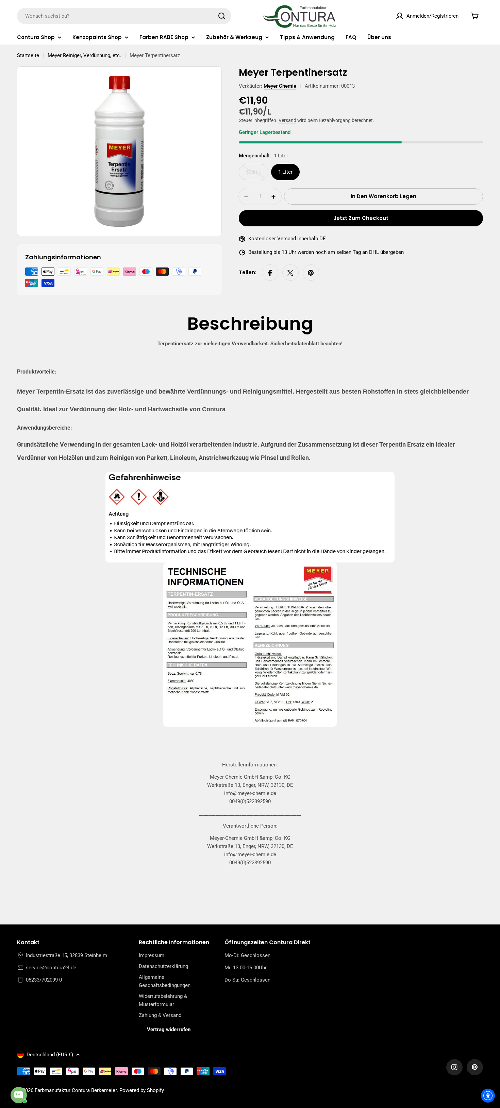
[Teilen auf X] (290, 273)
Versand (287, 120)
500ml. (257, 174)
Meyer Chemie (280, 86)
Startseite (28, 55)
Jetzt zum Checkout (360, 218)
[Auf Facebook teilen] (270, 273)
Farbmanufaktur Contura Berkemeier (76, 1090)
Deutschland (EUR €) (50, 1055)
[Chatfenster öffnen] (19, 1095)
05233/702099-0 (44, 980)
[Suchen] (222, 16)
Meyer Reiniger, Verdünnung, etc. (84, 55)
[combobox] (124, 16)
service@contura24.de (51, 968)
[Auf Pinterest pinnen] (311, 273)
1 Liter (285, 172)
